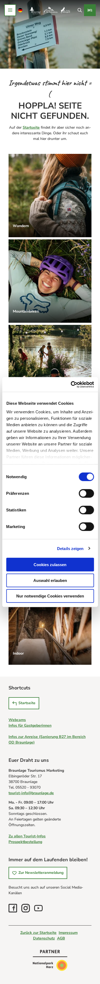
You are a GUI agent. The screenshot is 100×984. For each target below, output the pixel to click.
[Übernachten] (90, 10)
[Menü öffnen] (10, 10)
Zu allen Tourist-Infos (27, 836)
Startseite (31, 127)
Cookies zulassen (50, 564)
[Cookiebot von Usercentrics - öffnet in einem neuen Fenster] (71, 384)
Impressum (68, 932)
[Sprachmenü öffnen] (20, 10)
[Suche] (79, 10)
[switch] (86, 493)
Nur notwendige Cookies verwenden (50, 596)
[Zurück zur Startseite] (50, 10)
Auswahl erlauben (50, 580)
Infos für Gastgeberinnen (30, 725)
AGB (61, 938)
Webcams (17, 719)
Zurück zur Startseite (38, 932)
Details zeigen (70, 548)
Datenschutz (44, 938)
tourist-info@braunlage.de (31, 793)
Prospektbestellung (25, 841)
